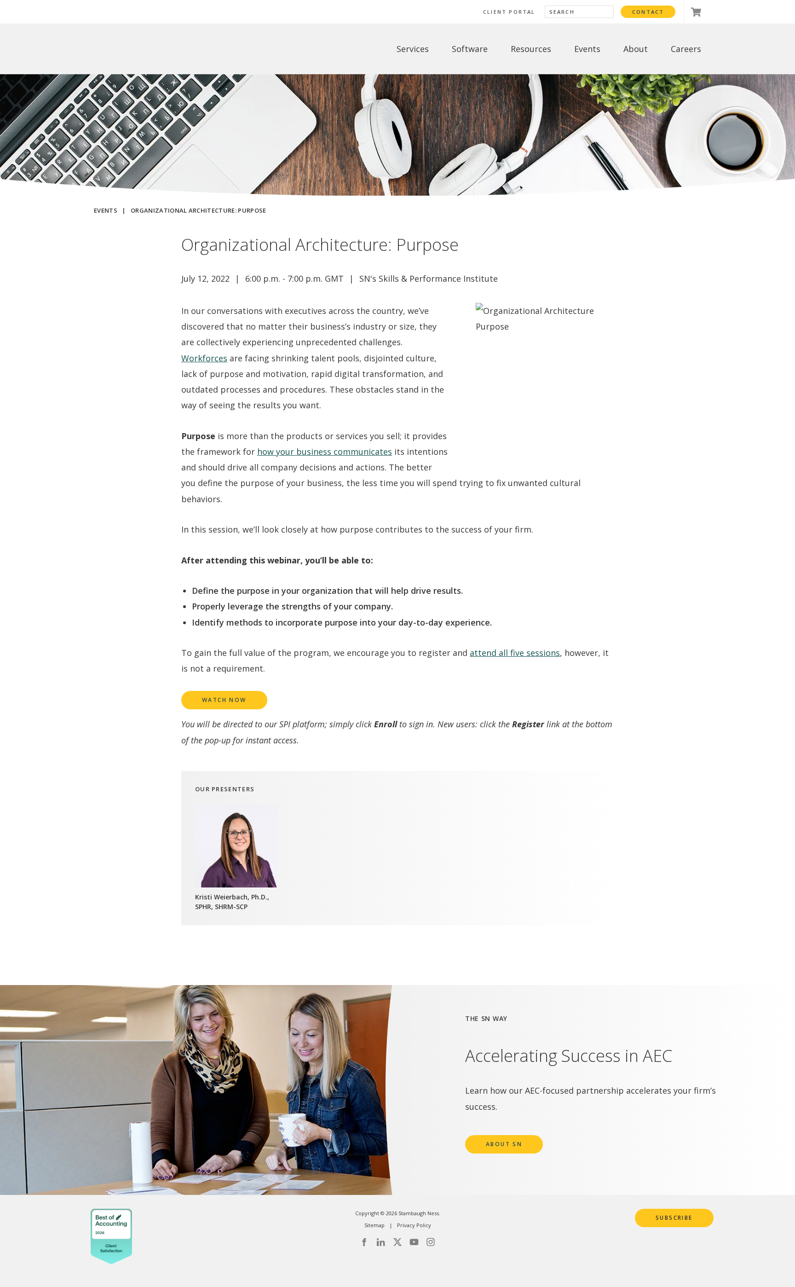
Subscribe (674, 1218)
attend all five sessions (515, 652)
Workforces (204, 358)
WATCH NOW (224, 700)
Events (105, 210)
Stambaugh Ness (141, 49)
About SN (504, 1144)
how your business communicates (324, 451)
